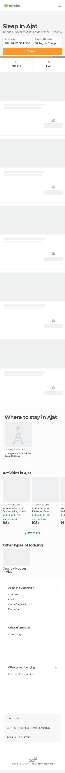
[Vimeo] (36, 750)
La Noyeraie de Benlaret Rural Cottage (18, 454)
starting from (10, 519)
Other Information (19, 627)
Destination (10, 38)
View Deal (54, 125)
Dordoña (13, 609)
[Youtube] (41, 750)
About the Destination (21, 587)
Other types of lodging (21, 667)
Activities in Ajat (17, 473)
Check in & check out (44, 38)
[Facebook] (27, 750)
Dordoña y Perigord (20, 604)
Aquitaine (13, 594)
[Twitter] (31, 750)
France (12, 599)
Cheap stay (14, 634)
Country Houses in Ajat (15, 570)
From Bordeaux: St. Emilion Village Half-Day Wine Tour (14, 509)
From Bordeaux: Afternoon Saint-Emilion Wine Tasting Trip (44, 509)
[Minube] (12, 5)
